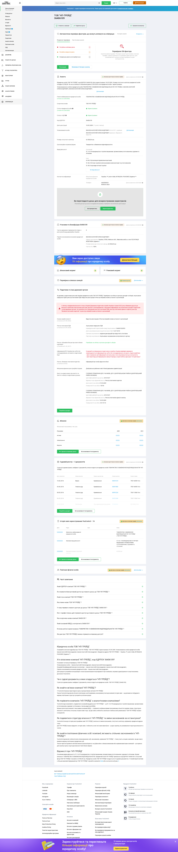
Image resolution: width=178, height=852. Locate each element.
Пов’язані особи (9, 44)
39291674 (115, 481)
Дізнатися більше (129, 260)
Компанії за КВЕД (72, 823)
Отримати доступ (126, 280)
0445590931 (105, 182)
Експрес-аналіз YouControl (103, 809)
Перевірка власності (101, 796)
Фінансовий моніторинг (102, 793)
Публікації (8, 28)
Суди (7, 32)
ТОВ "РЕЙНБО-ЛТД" (60, 776)
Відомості (8, 25)
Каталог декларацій (73, 837)
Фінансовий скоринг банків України (103, 813)
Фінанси (7, 16)
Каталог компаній (72, 820)
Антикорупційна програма (50, 833)
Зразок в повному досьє (68, 451)
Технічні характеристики (50, 830)
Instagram (45, 796)
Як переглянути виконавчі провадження (103, 823)
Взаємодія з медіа (73, 796)
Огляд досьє (8, 13)
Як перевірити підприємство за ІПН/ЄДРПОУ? (105, 831)
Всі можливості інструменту (90, 451)
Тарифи (69, 787)
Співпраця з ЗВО (72, 799)
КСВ (68, 812)
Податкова (8, 38)
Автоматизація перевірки (103, 803)
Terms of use (46, 821)
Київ (101, 761)
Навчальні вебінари (73, 803)
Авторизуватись (92, 208)
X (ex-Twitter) (46, 799)
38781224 (115, 492)
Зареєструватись (108, 208)
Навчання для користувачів (76, 806)
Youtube (44, 793)
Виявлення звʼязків (101, 806)
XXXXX (118, 435)
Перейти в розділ (64, 410)
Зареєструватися (121, 848)
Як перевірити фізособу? (103, 827)
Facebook (45, 787)
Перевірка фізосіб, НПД (102, 790)
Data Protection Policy (49, 824)
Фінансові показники (101, 799)
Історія (7, 22)
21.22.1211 (60, 551)
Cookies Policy (46, 827)
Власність (8, 19)
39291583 (115, 486)
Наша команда (71, 793)
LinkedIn (44, 790)
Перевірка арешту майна (103, 835)
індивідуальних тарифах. (125, 8)
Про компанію (71, 790)
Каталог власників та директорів (73, 833)
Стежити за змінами (63, 25)
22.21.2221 (60, 532)
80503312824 (105, 184)
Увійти (125, 3)
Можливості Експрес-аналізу (81, 67)
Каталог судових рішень (74, 826)
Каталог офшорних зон (74, 829)
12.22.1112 (60, 540)
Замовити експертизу (138, 25)
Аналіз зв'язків (9, 41)
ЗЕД (6, 47)
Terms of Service (47, 818)
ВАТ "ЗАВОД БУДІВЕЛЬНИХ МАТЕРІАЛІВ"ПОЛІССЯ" (69, 774)
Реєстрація (140, 3)
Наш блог (70, 809)
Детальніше (130, 130)
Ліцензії (8, 35)
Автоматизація (9, 50)
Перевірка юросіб (100, 787)
